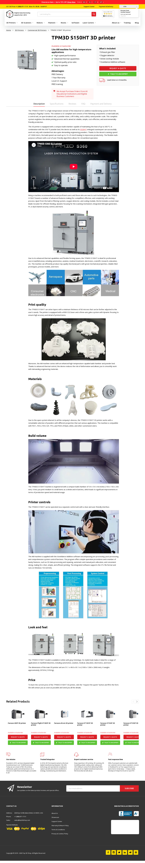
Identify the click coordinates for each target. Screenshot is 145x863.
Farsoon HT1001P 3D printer (85, 724)
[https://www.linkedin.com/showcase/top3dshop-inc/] (124, 852)
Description (39, 103)
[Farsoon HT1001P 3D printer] (87, 714)
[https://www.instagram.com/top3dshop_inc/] (113, 852)
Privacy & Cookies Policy (60, 834)
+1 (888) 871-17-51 (21, 6)
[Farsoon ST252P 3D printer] (110, 714)
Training (127, 23)
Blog (137, 23)
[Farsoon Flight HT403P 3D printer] (41, 714)
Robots (40, 23)
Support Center (89, 6)
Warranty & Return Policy (60, 825)
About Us (55, 813)
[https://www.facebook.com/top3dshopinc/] (108, 852)
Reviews (72, 103)
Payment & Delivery (106, 6)
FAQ (83, 103)
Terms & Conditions (58, 830)
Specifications (56, 103)
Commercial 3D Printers (37, 30)
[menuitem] (11, 23)
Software (75, 23)
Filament (51, 23)
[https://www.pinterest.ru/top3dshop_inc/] (136, 852)
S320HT (83, 129)
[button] (133, 701)
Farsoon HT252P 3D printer (130, 724)
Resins (63, 23)
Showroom (55, 817)
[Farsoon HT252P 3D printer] (133, 714)
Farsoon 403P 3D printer (17, 723)
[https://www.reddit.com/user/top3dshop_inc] (130, 852)
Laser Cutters (88, 23)
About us (115, 23)
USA (124, 6)
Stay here (123, 15)
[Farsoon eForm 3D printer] (64, 714)
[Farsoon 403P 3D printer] (18, 714)
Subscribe (129, 788)
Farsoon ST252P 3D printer (107, 724)
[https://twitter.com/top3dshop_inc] (119, 852)
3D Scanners (26, 23)
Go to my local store (126, 14)
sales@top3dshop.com (22, 820)
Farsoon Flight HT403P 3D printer (41, 724)
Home (8, 30)
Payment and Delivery (101, 103)
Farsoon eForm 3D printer (63, 723)
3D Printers (11, 23)
